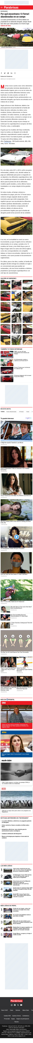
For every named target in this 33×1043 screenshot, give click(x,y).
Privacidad (7, 1019)
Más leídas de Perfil (8, 906)
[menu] (2, 7)
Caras (11, 1010)
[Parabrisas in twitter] (18, 1005)
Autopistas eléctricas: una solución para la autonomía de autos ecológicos (14, 830)
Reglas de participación (22, 1019)
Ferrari (27, 411)
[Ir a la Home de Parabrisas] (11, 7)
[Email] (15, 73)
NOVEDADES (4, 11)
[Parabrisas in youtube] (21, 1005)
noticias (16, 732)
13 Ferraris (21, 411)
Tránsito (16, 1022)
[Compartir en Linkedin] (11, 73)
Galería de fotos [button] (6, 26)
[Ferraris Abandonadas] (16, 285)
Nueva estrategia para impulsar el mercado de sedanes (15, 837)
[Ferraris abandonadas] (5, 285)
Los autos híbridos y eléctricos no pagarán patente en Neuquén (16, 821)
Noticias (18, 1010)
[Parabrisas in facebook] (15, 1005)
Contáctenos (25, 1016)
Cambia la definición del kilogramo (12, 833)
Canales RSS (7, 1016)
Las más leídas (6, 866)
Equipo (13, 1019)
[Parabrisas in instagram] (11, 1005)
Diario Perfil (4, 1010)
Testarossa (7, 141)
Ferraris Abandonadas (11, 411)
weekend (16, 789)
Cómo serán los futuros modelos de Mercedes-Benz (16, 825)
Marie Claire (25, 1010)
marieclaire (16, 761)
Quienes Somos (16, 1016)
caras (16, 703)
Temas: (3, 411)
